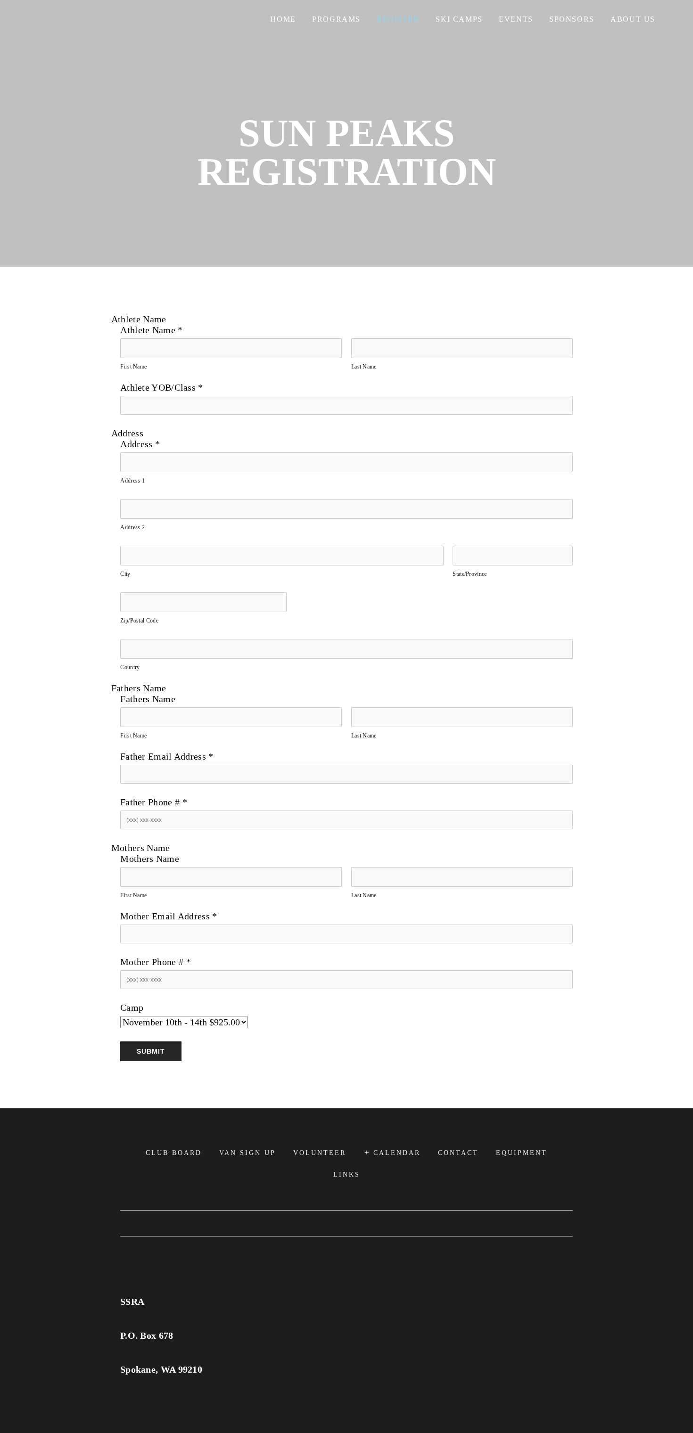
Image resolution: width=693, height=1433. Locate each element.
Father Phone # (153, 802)
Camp (131, 1007)
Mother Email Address (168, 916)
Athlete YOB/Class (161, 387)
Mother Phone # (155, 962)
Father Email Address (167, 756)
